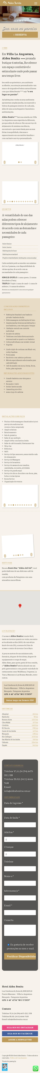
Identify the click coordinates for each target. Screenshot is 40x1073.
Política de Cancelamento (18, 1058)
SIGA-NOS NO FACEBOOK (20, 1033)
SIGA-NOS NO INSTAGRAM (20, 1027)
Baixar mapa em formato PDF (20, 700)
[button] (20, 606)
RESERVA (21, 34)
